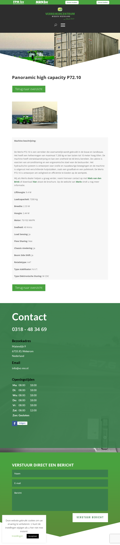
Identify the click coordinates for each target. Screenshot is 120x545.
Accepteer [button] (32, 536)
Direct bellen (103, 2)
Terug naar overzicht (28, 89)
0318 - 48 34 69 (29, 329)
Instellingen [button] (17, 535)
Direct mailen (72, 2)
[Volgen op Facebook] (14, 423)
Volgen (22, 423)
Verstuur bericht (90, 517)
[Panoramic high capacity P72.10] (34, 127)
